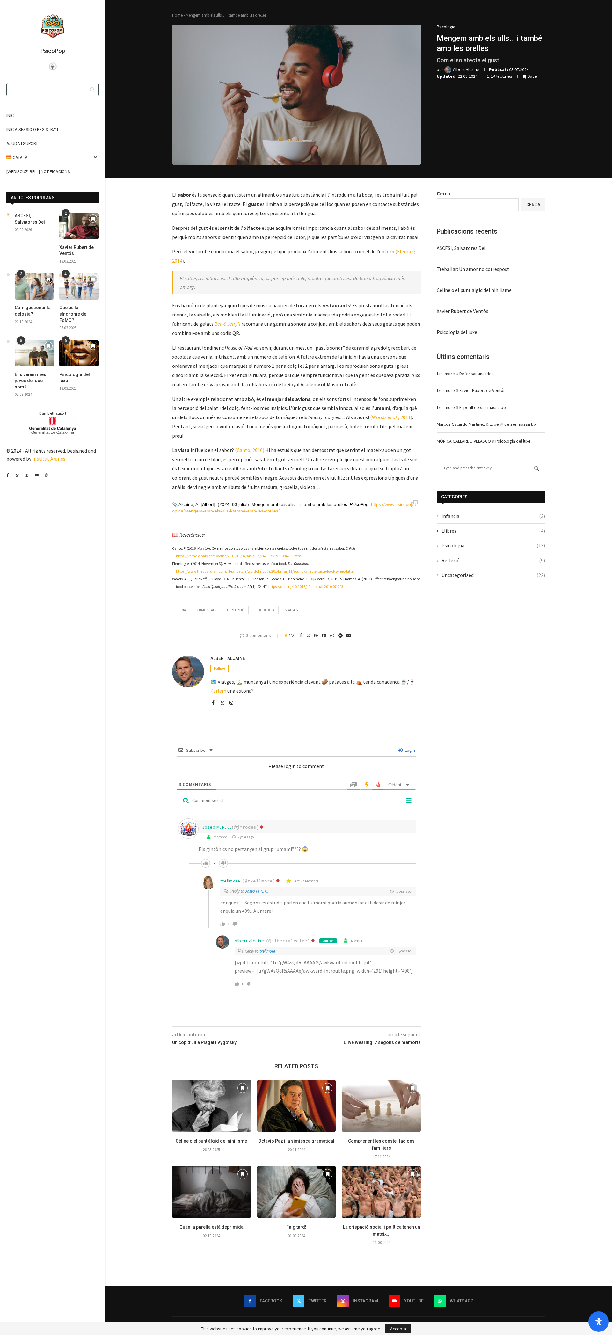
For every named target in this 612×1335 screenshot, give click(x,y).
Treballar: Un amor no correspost (473, 269)
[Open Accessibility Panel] (598, 1321)
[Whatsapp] (46, 475)
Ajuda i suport (22, 143)
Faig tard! (296, 1227)
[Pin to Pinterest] (316, 635)
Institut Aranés (48, 458)
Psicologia (264, 610)
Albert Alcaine (227, 658)
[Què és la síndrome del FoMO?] (79, 286)
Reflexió (493, 560)
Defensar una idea (476, 373)
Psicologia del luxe (74, 377)
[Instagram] (26, 475)
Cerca (443, 193)
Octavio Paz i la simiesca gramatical (296, 1140)
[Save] (93, 219)
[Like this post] (292, 635)
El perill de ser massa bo (482, 407)
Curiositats (206, 610)
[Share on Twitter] (308, 635)
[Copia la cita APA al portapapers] (414, 504)
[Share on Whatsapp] (332, 635)
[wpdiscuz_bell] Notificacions (38, 171)
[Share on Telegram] (340, 635)
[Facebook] (7, 475)
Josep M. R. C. (216, 827)
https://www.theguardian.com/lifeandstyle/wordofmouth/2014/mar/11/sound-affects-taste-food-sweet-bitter (265, 571)
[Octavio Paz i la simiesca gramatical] (296, 1106)
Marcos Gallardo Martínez (461, 424)
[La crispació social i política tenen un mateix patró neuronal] (381, 1192)
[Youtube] (36, 475)
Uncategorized (493, 575)
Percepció (235, 610)
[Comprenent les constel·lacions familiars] (381, 1106)
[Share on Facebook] (301, 635)
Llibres (493, 530)
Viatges (291, 610)
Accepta (398, 1328)
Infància (493, 516)
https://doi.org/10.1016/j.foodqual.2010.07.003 (305, 586)
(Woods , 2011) (391, 417)
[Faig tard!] (296, 1192)
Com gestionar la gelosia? (33, 310)
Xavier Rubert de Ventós (76, 250)
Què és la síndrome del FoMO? (73, 314)
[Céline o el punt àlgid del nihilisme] (211, 1106)
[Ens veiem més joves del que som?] (34, 353)
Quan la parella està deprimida (211, 1227)
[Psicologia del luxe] (79, 353)
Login (409, 750)
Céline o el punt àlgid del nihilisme (211, 1140)
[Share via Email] (348, 635)
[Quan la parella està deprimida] (211, 1192)
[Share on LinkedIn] (324, 635)
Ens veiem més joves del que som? (30, 380)
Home (177, 15)
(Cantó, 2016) (249, 450)
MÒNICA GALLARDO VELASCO (464, 441)
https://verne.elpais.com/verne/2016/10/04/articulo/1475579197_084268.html (239, 556)
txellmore (230, 881)
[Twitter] (17, 475)
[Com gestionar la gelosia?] (34, 286)
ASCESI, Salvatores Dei (30, 219)
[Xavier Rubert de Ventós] (79, 226)
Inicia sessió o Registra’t (32, 129)
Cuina (181, 610)
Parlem (218, 690)
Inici (10, 115)
